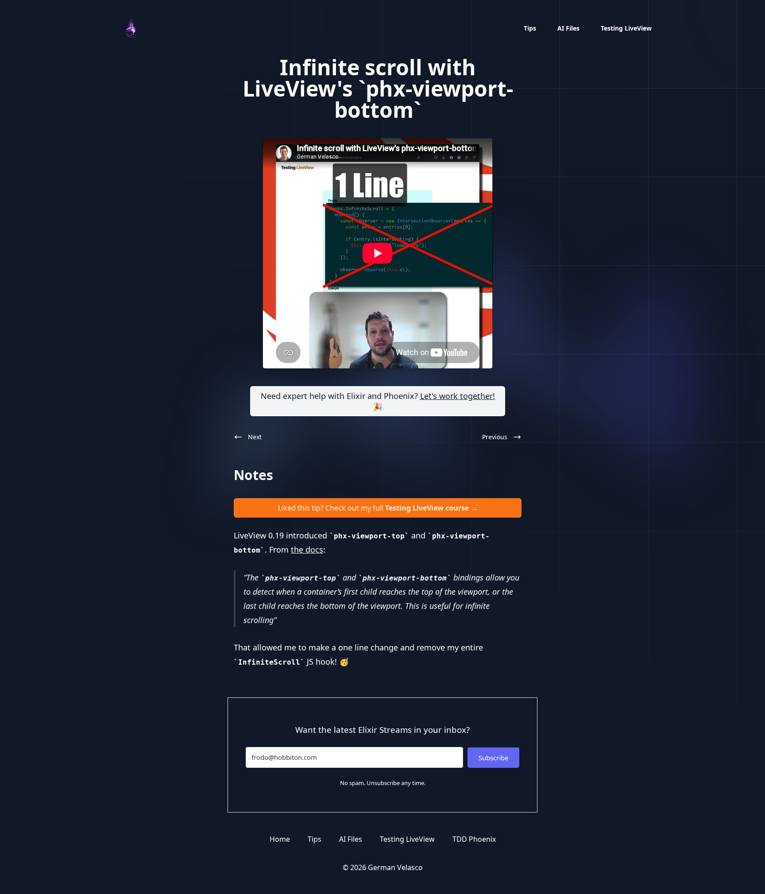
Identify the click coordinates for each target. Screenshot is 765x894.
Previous (494, 437)
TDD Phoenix (474, 839)
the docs (307, 549)
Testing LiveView (626, 28)
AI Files (568, 28)
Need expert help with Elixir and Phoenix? (378, 401)
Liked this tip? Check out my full (378, 508)
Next (255, 437)
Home (280, 839)
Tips (530, 28)
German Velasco (395, 867)
